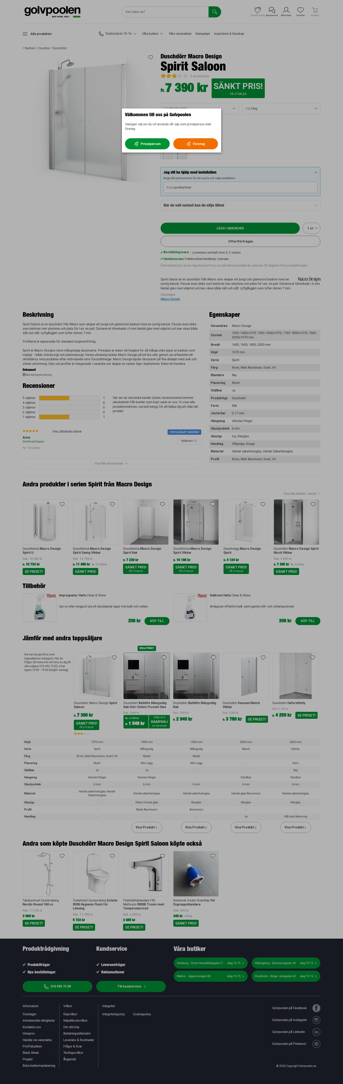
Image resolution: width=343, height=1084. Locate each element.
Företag (199, 144)
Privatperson (151, 144)
